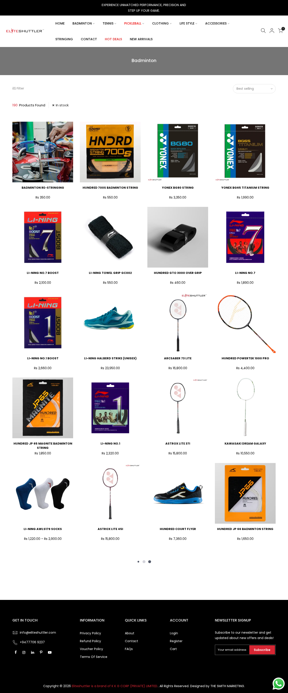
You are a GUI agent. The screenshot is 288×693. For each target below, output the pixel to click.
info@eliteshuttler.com (38, 632)
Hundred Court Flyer (178, 529)
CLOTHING (160, 23)
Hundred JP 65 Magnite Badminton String (43, 445)
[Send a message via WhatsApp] (279, 684)
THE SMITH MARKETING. (227, 686)
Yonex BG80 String (178, 188)
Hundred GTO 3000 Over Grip (178, 273)
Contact (131, 641)
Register (176, 641)
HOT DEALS (113, 39)
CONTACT (89, 39)
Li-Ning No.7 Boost (43, 273)
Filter (20, 88)
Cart (173, 649)
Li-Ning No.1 (110, 443)
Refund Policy (90, 641)
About (129, 633)
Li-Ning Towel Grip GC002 (110, 273)
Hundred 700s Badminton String (110, 188)
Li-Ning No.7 (245, 273)
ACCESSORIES (216, 23)
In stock (62, 105)
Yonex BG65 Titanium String (245, 188)
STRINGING (64, 39)
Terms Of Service (93, 657)
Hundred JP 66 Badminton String (245, 529)
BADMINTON (82, 23)
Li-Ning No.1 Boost (42, 358)
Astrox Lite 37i (177, 443)
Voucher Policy (91, 649)
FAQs (129, 649)
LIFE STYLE (187, 23)
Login (174, 633)
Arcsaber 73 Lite (177, 358)
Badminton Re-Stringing (43, 188)
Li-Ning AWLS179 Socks (43, 529)
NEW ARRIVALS (141, 39)
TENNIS (108, 23)
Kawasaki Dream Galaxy (245, 443)
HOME (60, 23)
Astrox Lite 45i (110, 529)
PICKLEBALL (132, 23)
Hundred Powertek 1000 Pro (245, 358)
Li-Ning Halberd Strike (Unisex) (110, 358)
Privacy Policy (90, 633)
